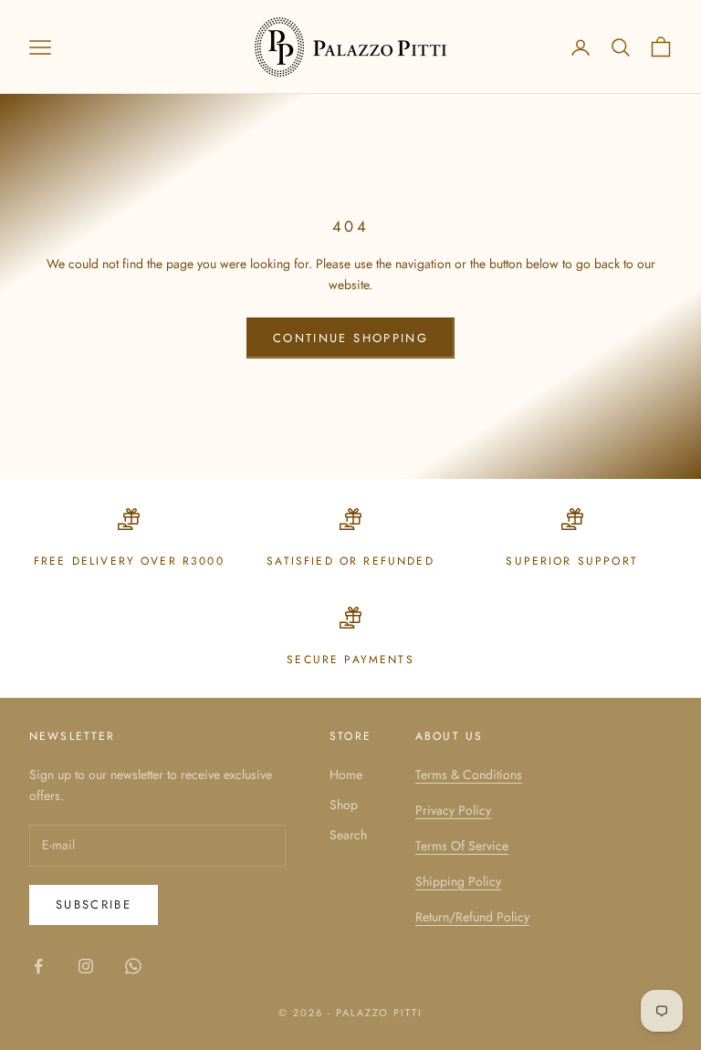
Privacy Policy (453, 810)
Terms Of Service (461, 846)
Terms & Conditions (468, 774)
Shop (344, 804)
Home (346, 774)
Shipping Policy (458, 881)
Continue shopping (350, 338)
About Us (449, 736)
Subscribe (93, 904)
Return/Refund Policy (472, 917)
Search (348, 835)
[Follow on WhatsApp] (133, 966)
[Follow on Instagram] (86, 966)
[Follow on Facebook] (38, 966)
